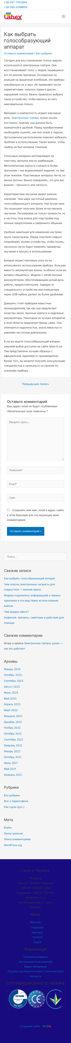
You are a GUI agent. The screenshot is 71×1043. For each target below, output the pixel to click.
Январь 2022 (12, 751)
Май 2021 (10, 768)
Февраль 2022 (13, 745)
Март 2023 (11, 710)
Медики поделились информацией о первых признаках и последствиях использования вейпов (32, 600)
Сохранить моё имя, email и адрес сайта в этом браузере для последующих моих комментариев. (35, 515)
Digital (37, 942)
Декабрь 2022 (13, 721)
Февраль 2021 (13, 774)
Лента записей (13, 833)
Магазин (35, 922)
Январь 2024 (12, 669)
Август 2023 (12, 686)
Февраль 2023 (13, 716)
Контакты (35, 976)
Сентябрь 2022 (13, 739)
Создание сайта (30, 1026)
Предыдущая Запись (35, 383)
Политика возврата (35, 956)
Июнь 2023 (11, 692)
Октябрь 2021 (12, 757)
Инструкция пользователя (35, 961)
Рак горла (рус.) (14, 807)
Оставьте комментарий (19, 53)
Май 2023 (10, 698)
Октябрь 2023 (13, 674)
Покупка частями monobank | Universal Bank (36, 971)
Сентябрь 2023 (13, 680)
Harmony (37, 932)
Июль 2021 (11, 762)
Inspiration (37, 927)
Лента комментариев (17, 839)
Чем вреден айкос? (16, 611)
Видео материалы (35, 966)
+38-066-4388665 (15, 7)
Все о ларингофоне (16, 801)
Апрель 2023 (12, 704)
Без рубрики (44, 53)
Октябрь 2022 (13, 733)
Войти (7, 827)
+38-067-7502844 (16, 2)
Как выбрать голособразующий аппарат (29, 578)
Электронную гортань (25, 117)
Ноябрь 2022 (12, 727)
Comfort (37, 937)
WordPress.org (13, 845)
